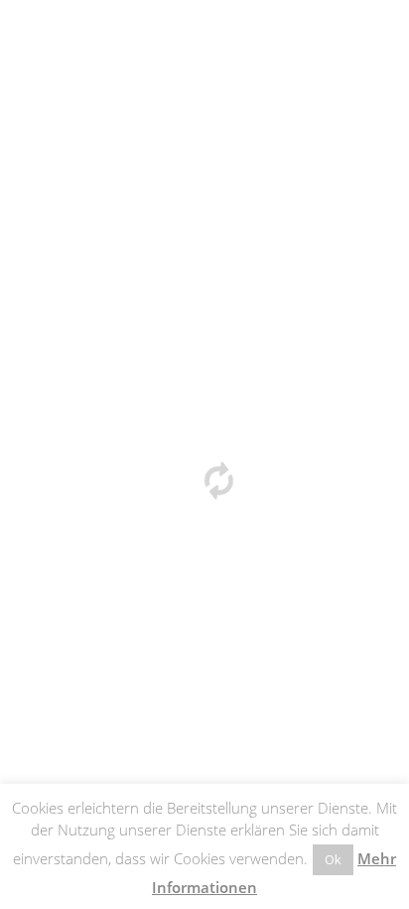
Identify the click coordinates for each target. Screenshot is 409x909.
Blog (292, 471)
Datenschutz (144, 471)
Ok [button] (333, 859)
